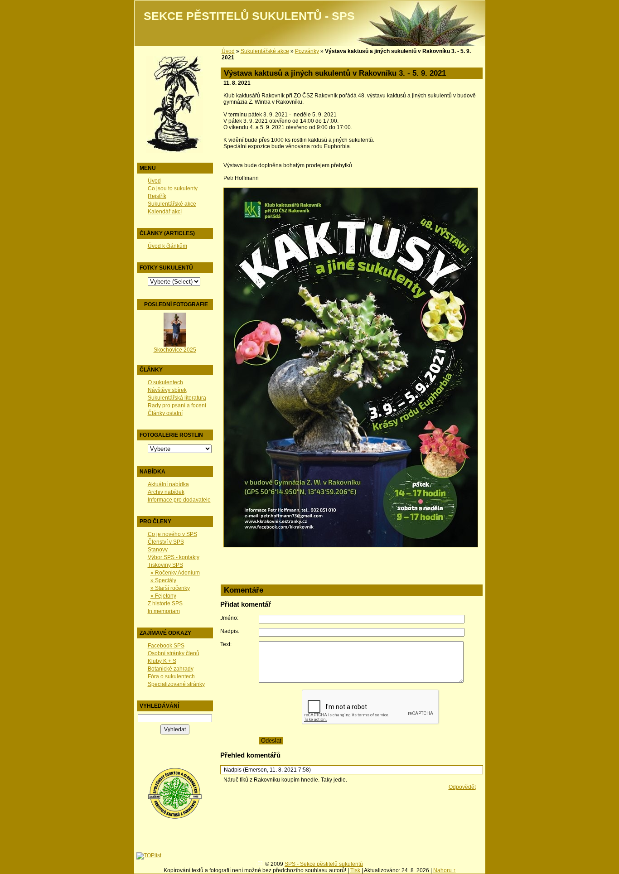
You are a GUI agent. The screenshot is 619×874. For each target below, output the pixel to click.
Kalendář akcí (165, 211)
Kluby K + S (162, 661)
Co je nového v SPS (172, 534)
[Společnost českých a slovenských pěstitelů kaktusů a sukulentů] (175, 817)
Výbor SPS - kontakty (173, 557)
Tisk (355, 870)
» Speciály (163, 580)
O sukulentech (165, 382)
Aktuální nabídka (168, 484)
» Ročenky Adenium (175, 573)
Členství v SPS (166, 542)
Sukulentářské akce (172, 204)
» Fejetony (163, 596)
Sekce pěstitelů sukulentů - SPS (249, 16)
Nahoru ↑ (444, 870)
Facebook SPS (166, 645)
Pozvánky (307, 51)
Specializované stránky (176, 684)
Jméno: (229, 618)
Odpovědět (462, 787)
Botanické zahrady (170, 669)
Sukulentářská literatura (177, 398)
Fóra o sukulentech (171, 676)
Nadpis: (229, 631)
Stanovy (158, 549)
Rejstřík (157, 196)
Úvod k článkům (167, 246)
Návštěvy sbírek (167, 390)
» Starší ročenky (170, 588)
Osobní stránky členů (173, 653)
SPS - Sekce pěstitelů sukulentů (324, 864)
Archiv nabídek (166, 492)
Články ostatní (165, 413)
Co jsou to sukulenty (173, 188)
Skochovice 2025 (175, 350)
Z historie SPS (165, 603)
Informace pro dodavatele (179, 500)
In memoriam (164, 611)
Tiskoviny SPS (165, 565)
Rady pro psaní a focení (177, 405)
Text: (226, 644)
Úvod (154, 181)
